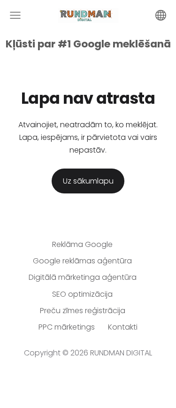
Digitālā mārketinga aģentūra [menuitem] (83, 277)
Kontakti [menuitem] (123, 327)
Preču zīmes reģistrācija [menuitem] (82, 310)
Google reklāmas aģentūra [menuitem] (82, 260)
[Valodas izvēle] (161, 15)
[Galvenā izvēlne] (15, 15)
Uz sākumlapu (88, 181)
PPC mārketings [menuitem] (66, 327)
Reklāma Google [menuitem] (82, 244)
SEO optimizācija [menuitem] (82, 294)
